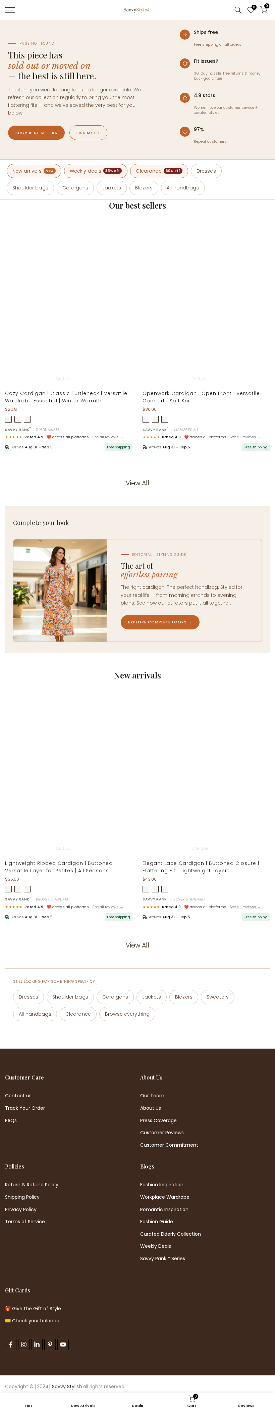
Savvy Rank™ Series (162, 1258)
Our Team (152, 1096)
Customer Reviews (162, 1133)
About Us (150, 1108)
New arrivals (33, 171)
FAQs (11, 1120)
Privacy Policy (21, 1209)
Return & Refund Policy (31, 1185)
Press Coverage (158, 1120)
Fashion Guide (156, 1222)
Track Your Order (25, 1108)
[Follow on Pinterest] (50, 1344)
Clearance (158, 171)
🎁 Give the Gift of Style (33, 1309)
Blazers (144, 187)
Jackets (111, 187)
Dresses (206, 171)
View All (137, 483)
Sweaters (218, 997)
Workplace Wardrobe (164, 1197)
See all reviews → (107, 437)
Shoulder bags (30, 187)
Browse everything (127, 1014)
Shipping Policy (22, 1197)
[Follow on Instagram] (24, 1344)
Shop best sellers (36, 132)
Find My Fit (88, 132)
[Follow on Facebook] (10, 1344)
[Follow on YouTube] (63, 1344)
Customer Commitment (169, 1145)
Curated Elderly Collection (170, 1234)
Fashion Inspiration (161, 1185)
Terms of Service (25, 1222)
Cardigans (75, 187)
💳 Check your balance (32, 1321)
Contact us (18, 1096)
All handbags (183, 187)
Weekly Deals (155, 1246)
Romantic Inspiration (164, 1209)
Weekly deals (95, 171)
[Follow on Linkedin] (37, 1344)
